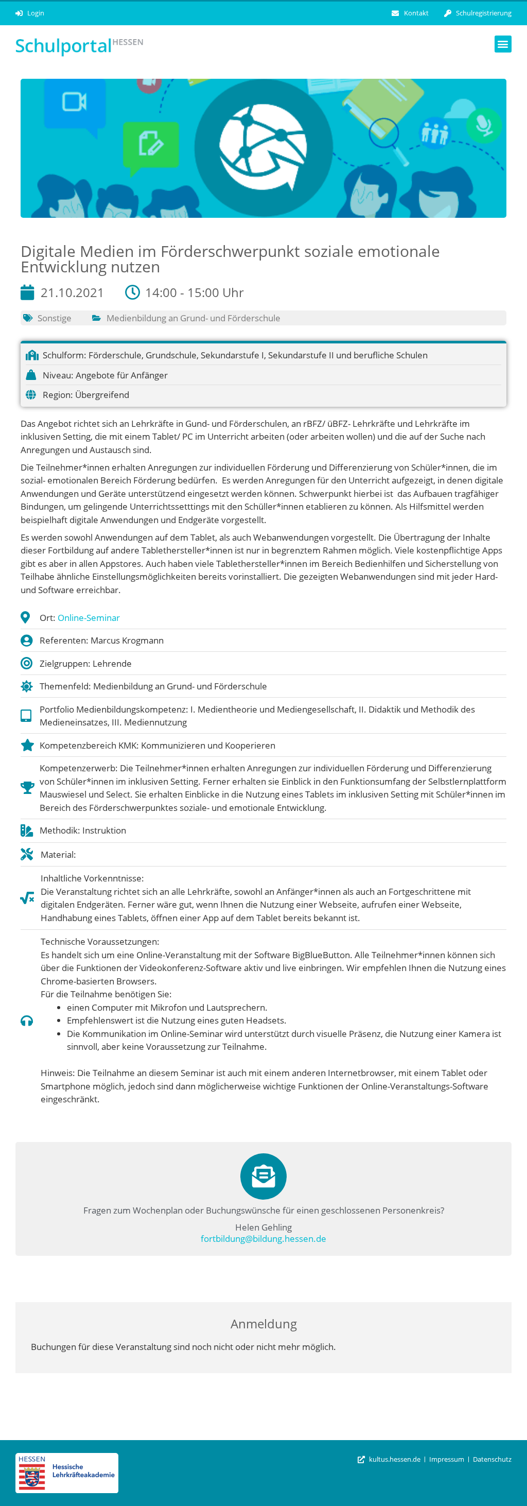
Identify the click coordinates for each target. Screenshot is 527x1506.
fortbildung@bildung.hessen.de (263, 1238)
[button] (503, 44)
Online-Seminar (89, 618)
